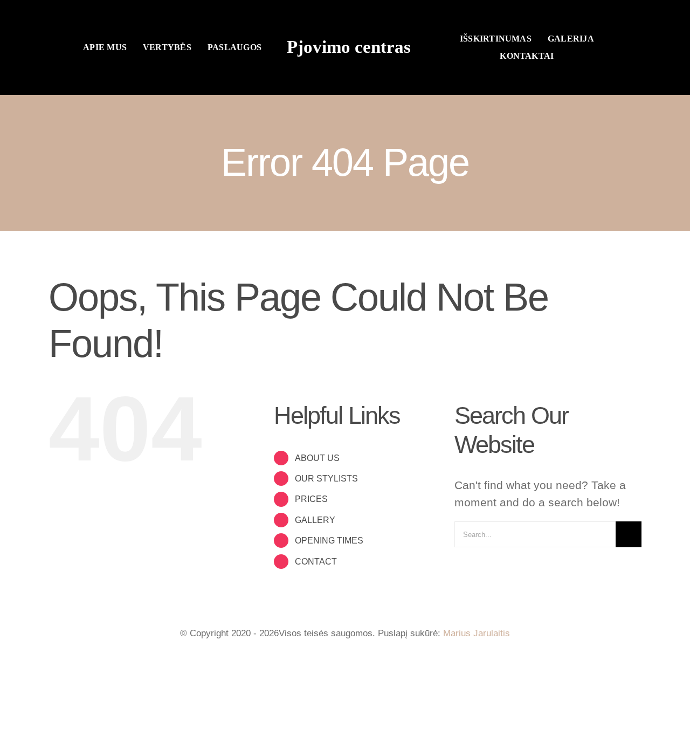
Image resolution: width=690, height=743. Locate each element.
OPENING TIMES (329, 540)
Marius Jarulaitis (476, 633)
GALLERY (315, 520)
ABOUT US (317, 458)
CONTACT (316, 561)
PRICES (311, 499)
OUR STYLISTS (326, 478)
